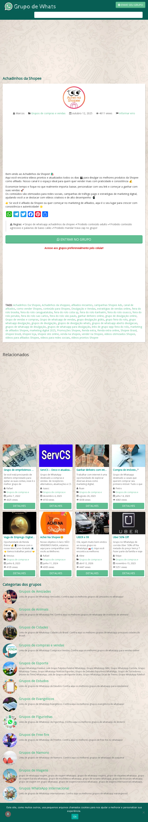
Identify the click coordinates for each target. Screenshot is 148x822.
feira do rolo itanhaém (93, 312)
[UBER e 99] (92, 523)
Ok (75, 816)
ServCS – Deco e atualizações (56, 469)
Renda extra (89, 330)
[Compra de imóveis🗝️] (128, 455)
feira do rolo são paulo (63, 316)
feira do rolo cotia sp (66, 312)
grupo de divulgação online (121, 316)
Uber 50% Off (121, 537)
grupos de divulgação (43, 323)
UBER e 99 (83, 537)
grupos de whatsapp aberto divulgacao (114, 323)
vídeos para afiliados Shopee (22, 337)
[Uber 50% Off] (128, 523)
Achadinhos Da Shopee (26, 305)
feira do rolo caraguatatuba (36, 312)
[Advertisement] (74, 48)
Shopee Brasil (129, 330)
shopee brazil (13, 334)
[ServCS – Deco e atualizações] (56, 455)
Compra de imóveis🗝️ (126, 469)
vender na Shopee (92, 334)
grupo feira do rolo (117, 319)
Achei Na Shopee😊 (51, 537)
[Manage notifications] (8, 814)
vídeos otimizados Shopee (119, 334)
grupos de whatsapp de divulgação (25, 326)
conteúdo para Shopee (56, 308)
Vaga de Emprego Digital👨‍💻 (19, 537)
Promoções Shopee (68, 330)
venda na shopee (70, 334)
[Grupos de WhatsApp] (30, 6)
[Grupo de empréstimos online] (19, 455)
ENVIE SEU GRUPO (131, 5)
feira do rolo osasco (119, 312)
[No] (143, 812)
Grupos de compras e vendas (48, 113)
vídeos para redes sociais (55, 337)
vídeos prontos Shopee (84, 337)
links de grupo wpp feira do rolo (110, 326)
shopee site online (48, 334)
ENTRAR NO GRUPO (75, 239)
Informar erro (127, 113)
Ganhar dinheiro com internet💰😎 (92, 469)
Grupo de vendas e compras (21, 319)
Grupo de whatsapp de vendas (57, 319)
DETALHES (19, 506)
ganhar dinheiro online (91, 316)
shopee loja (29, 334)
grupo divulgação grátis (90, 319)
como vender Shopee (29, 308)
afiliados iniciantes (82, 305)
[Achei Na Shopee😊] (56, 523)
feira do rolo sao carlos (34, 316)
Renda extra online (108, 330)
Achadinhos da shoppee (56, 305)
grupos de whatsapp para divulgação (68, 326)
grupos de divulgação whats (74, 323)
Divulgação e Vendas (83, 308)
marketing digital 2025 (43, 330)
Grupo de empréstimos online (19, 469)
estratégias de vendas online (113, 308)
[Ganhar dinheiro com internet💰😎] (92, 455)
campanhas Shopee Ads (108, 305)
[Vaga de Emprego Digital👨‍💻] (19, 523)
